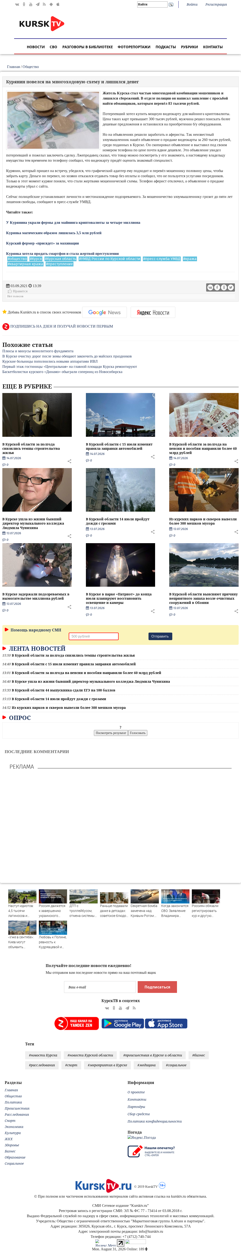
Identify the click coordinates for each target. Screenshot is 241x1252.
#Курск (36, 259)
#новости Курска (43, 1055)
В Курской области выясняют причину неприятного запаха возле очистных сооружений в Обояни (203, 598)
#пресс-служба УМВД (161, 259)
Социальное (14, 1163)
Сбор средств (139, 1114)
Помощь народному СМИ (35, 630)
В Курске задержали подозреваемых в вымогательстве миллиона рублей (35, 596)
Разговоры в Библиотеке (87, 46)
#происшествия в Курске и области (152, 1055)
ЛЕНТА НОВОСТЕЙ (36, 648)
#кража (190, 259)
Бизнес (10, 1151)
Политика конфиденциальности (155, 1121)
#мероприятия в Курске (107, 1065)
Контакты (213, 46)
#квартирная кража (25, 264)
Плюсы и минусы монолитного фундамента (37, 351)
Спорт (10, 1120)
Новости (36, 46)
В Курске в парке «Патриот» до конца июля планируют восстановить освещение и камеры (119, 598)
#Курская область (60, 259)
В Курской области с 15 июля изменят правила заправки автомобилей (119, 446)
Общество (31, 67)
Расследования (17, 1114)
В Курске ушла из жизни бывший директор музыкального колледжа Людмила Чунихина (33, 523)
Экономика (14, 1126)
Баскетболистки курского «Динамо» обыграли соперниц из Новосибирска (62, 372)
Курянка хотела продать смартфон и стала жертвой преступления (62, 254)
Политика (13, 1102)
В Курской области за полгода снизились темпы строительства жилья (31, 448)
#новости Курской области (90, 1055)
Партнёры (136, 1106)
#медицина (146, 1065)
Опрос (19, 718)
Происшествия (17, 1108)
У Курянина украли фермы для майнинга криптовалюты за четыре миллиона (73, 223)
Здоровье (12, 1145)
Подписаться (157, 987)
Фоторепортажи (134, 46)
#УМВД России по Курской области (109, 259)
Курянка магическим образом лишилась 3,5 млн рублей (53, 233)
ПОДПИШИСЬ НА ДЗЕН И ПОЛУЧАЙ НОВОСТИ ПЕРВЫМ (61, 326)
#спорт (71, 1065)
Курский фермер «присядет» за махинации (42, 243)
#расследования (42, 1065)
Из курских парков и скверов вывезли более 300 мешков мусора (203, 521)
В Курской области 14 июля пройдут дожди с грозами (117, 521)
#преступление (59, 264)
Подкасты (166, 46)
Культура (13, 1133)
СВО (53, 46)
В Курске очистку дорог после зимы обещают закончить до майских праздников (67, 356)
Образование (15, 1157)
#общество (17, 259)
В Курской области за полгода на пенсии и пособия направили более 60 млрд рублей (203, 448)
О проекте (136, 1092)
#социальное (176, 1065)
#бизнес (198, 1055)
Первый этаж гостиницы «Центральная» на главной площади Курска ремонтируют (69, 367)
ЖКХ (8, 1139)
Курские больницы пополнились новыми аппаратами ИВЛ (50, 361)
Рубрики (189, 46)
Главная (13, 67)
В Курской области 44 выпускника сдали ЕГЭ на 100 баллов (63, 690)
